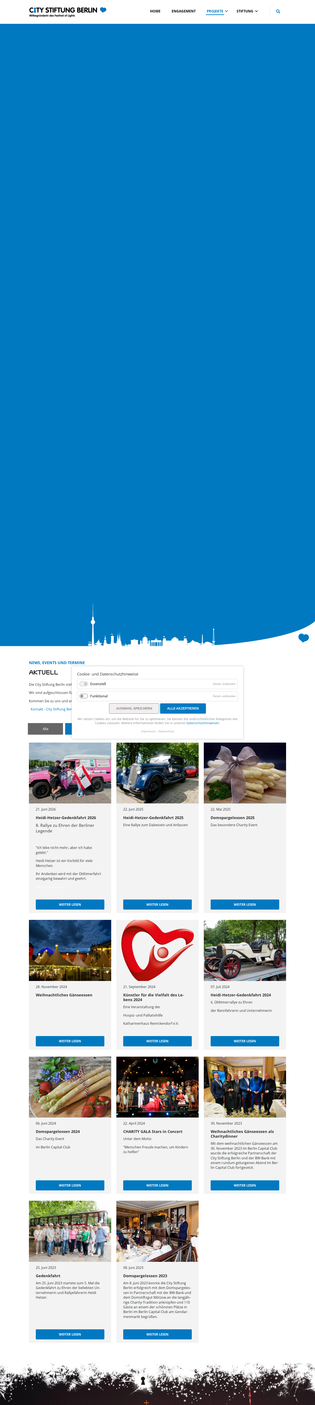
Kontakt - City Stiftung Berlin (53, 709)
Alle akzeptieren (183, 708)
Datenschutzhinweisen (202, 723)
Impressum (148, 731)
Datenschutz (166, 731)
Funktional (99, 696)
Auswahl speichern (134, 708)
